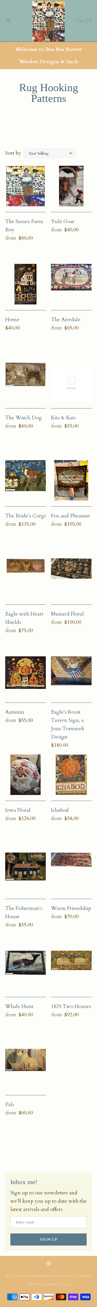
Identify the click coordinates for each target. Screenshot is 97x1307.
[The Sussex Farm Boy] (25, 186)
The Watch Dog (23, 417)
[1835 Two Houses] (71, 971)
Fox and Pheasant (70, 515)
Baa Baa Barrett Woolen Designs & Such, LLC (46, 1276)
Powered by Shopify (58, 1284)
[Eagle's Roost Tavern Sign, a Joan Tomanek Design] (71, 676)
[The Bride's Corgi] (25, 480)
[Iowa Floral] (25, 774)
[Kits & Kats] (71, 382)
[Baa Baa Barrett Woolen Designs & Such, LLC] (48, 21)
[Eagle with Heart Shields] (25, 578)
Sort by (13, 152)
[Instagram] (49, 1266)
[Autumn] (25, 676)
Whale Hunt (19, 1006)
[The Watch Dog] (25, 382)
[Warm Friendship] (71, 873)
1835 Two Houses (71, 1006)
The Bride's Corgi (25, 515)
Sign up (48, 1239)
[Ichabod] (71, 774)
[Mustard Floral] (71, 578)
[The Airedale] (71, 284)
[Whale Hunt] (25, 971)
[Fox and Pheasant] (71, 480)
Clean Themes (35, 1284)
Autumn (14, 711)
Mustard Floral (67, 613)
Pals (9, 1104)
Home (12, 319)
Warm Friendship (71, 908)
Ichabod (60, 810)
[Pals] (25, 1069)
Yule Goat (62, 221)
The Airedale (65, 319)
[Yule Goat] (71, 186)
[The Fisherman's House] (25, 873)
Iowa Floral (18, 810)
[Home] (25, 284)
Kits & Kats (63, 417)
